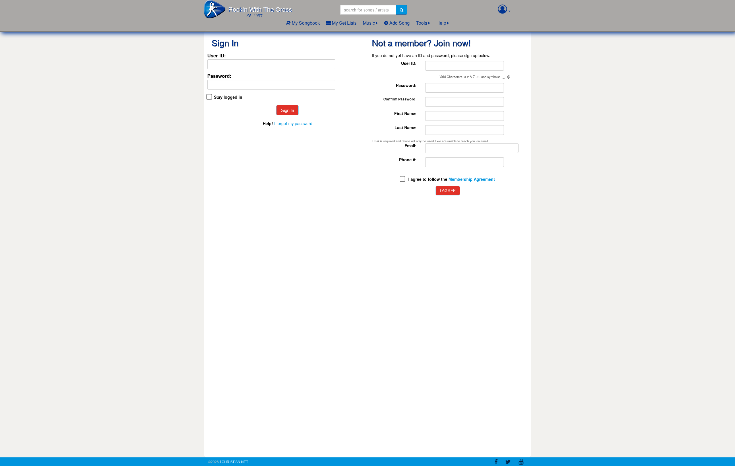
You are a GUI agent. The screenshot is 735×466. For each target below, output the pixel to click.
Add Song (399, 23)
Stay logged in (228, 97)
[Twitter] (508, 463)
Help (441, 23)
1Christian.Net (234, 462)
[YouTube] (521, 463)
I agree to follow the (451, 179)
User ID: (216, 55)
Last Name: (405, 127)
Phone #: (408, 159)
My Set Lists (344, 23)
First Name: (405, 113)
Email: (411, 145)
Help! (268, 123)
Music (369, 23)
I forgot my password (293, 123)
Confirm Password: (400, 99)
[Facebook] (496, 463)
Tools (421, 23)
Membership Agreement (471, 179)
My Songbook (305, 23)
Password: (219, 75)
